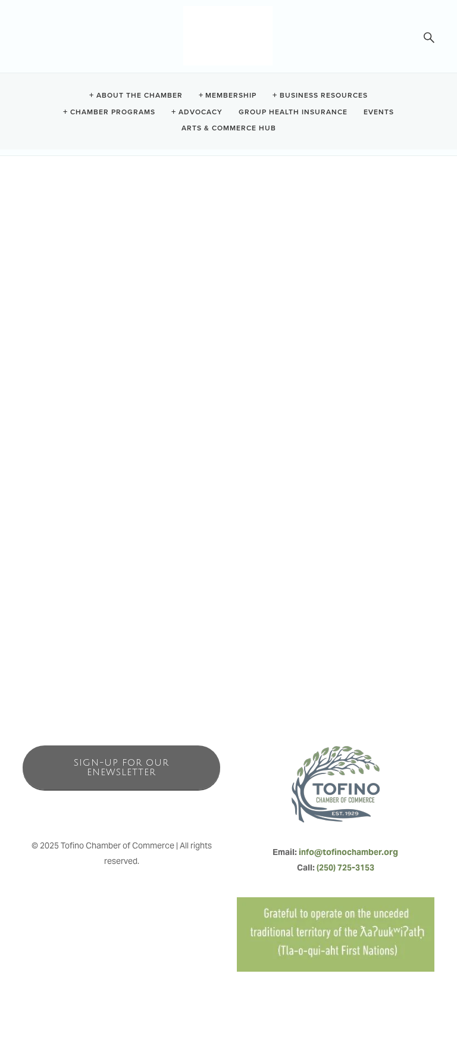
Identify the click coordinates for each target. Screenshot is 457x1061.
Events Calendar (236, 636)
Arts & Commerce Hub (228, 127)
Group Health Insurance (293, 111)
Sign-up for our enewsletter (121, 767)
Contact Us (287, 636)
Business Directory (116, 636)
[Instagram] (121, 808)
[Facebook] (95, 808)
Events (379, 111)
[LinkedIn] (147, 808)
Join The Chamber (341, 636)
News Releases (178, 636)
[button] (38, 157)
